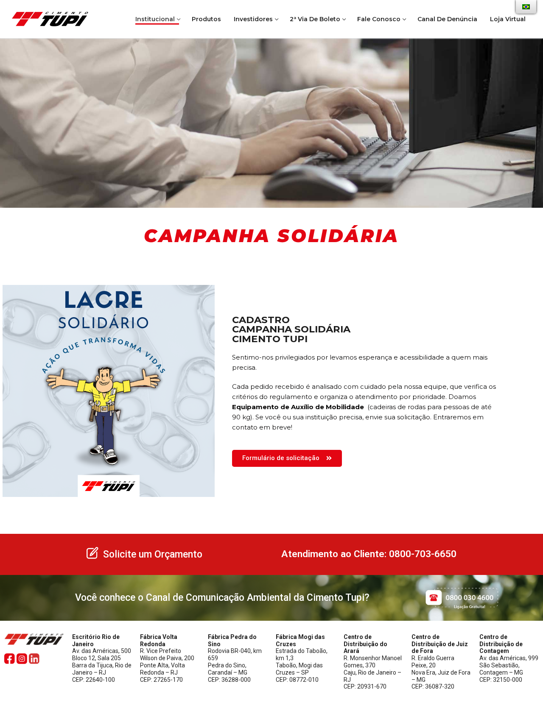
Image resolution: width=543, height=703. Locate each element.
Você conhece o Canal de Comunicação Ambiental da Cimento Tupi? (222, 597)
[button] (287, 458)
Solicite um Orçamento (152, 554)
